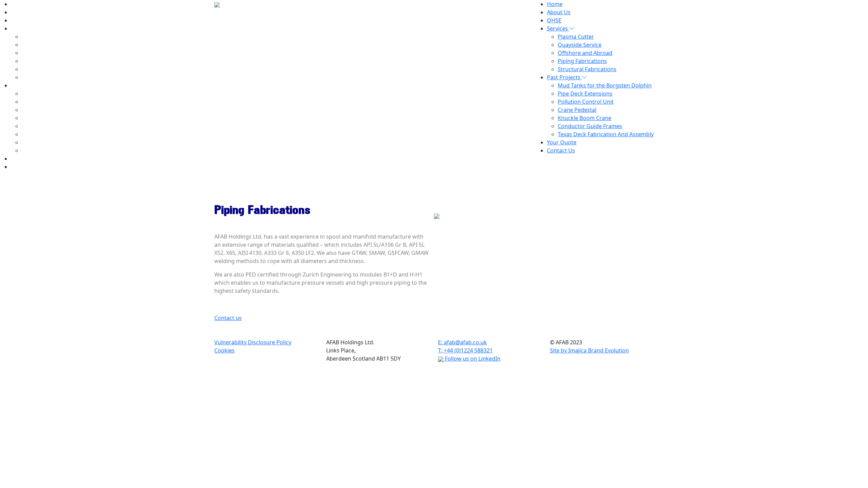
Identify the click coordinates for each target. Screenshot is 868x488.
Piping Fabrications (46, 69)
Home (18, 4)
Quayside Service (43, 53)
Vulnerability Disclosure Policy (252, 342)
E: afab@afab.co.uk (462, 342)
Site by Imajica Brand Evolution (589, 350)
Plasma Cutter (40, 44)
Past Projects (28, 85)
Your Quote (25, 158)
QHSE (18, 20)
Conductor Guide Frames (54, 142)
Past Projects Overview (51, 93)
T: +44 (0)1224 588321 (465, 350)
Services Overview (45, 36)
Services (22, 28)
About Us (23, 12)
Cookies (224, 350)
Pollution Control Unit (50, 118)
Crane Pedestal (41, 126)
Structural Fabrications (51, 77)
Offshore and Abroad (49, 61)
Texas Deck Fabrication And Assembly (70, 150)
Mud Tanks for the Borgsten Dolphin (69, 101)
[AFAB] (217, 4)
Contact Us (25, 166)
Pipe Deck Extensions (49, 110)
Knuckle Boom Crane (48, 134)
